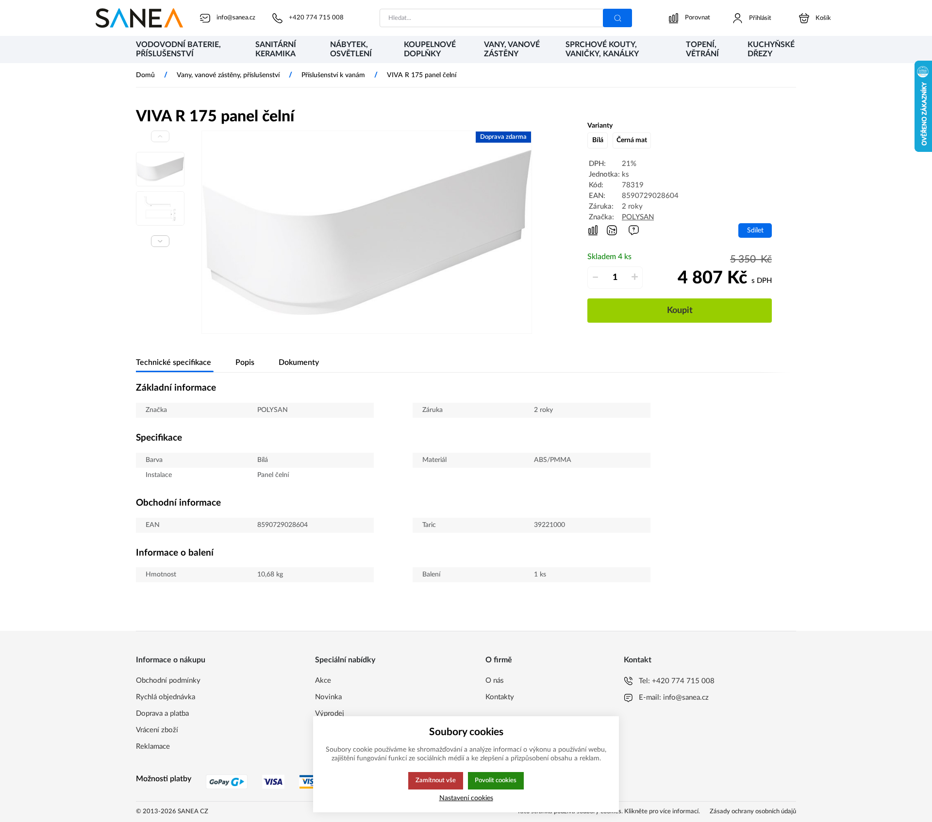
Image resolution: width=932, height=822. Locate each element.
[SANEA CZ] (139, 18)
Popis (244, 362)
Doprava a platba (162, 713)
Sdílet (755, 230)
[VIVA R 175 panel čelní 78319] (367, 232)
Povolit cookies (495, 780)
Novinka (328, 697)
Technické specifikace (173, 362)
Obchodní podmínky (168, 680)
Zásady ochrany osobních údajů (753, 811)
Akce (323, 680)
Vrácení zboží (157, 730)
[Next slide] (160, 241)
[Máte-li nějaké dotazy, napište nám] (633, 230)
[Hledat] (617, 18)
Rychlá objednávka (165, 697)
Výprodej (329, 713)
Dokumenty (299, 362)
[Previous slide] (160, 136)
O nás (494, 680)
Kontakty (499, 697)
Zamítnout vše (436, 780)
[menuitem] (186, 50)
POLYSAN (638, 217)
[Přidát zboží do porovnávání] (593, 230)
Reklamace (153, 746)
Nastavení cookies (466, 798)
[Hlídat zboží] (611, 230)
